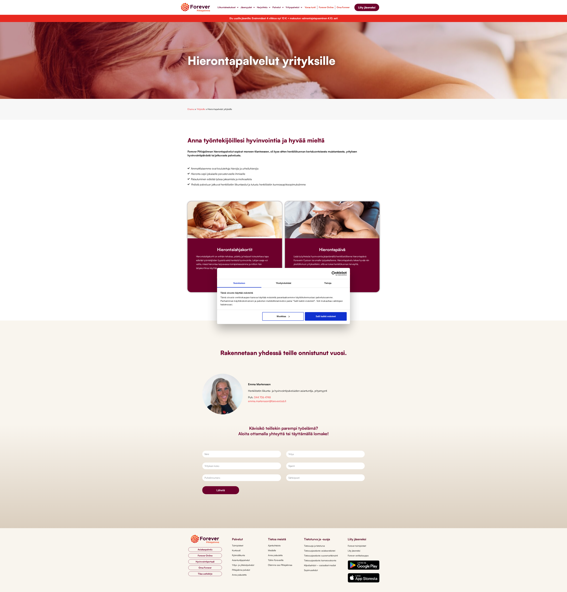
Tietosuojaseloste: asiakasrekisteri (319, 550)
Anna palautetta (239, 574)
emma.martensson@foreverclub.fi (267, 401)
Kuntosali (236, 550)
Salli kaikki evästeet (326, 316)
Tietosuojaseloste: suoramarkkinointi (321, 555)
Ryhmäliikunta (238, 555)
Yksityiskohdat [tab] (283, 283)
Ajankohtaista (274, 545)
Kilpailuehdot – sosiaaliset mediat (320, 565)
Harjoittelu (262, 7)
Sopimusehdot (311, 570)
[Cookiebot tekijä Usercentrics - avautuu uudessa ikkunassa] (334, 273)
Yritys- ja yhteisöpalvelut (243, 565)
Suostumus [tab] (239, 283)
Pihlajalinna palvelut (241, 570)
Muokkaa (281, 316)
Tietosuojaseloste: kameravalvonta (320, 560)
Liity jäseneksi (354, 550)
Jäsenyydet (246, 7)
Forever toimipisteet (357, 545)
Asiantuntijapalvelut (241, 560)
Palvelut (276, 7)
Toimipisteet (237, 545)
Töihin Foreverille (275, 560)
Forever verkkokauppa (358, 555)
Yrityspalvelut (292, 7)
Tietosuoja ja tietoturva (314, 545)
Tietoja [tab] (327, 283)
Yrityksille (201, 109)
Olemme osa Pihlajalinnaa (280, 565)
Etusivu (191, 109)
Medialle (272, 550)
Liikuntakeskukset (226, 7)
